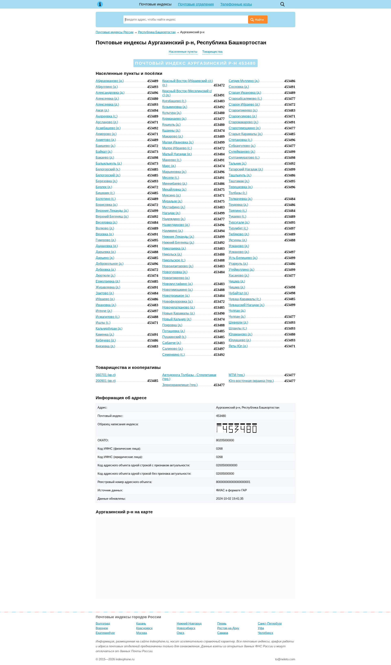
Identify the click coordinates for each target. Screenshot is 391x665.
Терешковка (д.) (241, 187)
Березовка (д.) (106, 181)
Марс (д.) (169, 166)
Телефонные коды (236, 4)
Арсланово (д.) (107, 122)
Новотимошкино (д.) (177, 289)
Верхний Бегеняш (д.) (112, 216)
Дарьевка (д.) (106, 252)
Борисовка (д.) (107, 204)
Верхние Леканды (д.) (112, 210)
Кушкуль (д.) (171, 124)
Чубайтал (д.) (239, 293)
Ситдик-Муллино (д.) (244, 81)
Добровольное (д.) (109, 263)
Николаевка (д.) (174, 248)
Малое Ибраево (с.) (177, 148)
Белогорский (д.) (108, 175)
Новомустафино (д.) (177, 284)
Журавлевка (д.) (108, 287)
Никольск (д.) (172, 254)
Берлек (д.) (104, 187)
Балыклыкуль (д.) (109, 163)
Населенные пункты (183, 51)
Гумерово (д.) (106, 240)
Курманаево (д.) (174, 118)
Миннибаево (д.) (174, 183)
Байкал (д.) (104, 151)
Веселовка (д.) (106, 222)
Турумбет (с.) (238, 228)
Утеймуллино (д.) (241, 269)
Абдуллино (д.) (107, 86)
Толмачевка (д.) (240, 199)
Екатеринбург (105, 632)
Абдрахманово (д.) (110, 81)
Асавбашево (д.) (108, 128)
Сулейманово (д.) (242, 151)
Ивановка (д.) (106, 305)
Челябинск (265, 632)
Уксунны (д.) (238, 240)
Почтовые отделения (196, 4)
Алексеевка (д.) (107, 98)
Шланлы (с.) (238, 328)
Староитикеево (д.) (243, 110)
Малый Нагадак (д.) (177, 154)
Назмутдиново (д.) (176, 225)
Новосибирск (186, 628)
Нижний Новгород (189, 623)
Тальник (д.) (237, 163)
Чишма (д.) (237, 281)
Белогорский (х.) (108, 169)
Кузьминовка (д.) (174, 107)
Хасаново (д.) (239, 275)
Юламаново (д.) (240, 334)
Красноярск (144, 628)
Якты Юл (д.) (238, 346)
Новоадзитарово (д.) (177, 266)
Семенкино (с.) (173, 354)
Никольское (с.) (173, 260)
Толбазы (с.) (238, 193)
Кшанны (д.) (171, 130)
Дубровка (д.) (106, 269)
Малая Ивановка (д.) (177, 142)
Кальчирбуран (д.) (109, 328)
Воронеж (102, 628)
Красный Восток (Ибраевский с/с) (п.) (187, 83)
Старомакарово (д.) (243, 122)
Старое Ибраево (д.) (244, 104)
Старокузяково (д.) (243, 116)
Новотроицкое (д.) (176, 295)
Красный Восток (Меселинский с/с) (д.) (187, 93)
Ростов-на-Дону (228, 628)
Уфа (261, 628)
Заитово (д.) (105, 293)
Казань (141, 623)
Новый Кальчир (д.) (176, 319)
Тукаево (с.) (237, 216)
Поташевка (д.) (173, 331)
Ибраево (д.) (105, 299)
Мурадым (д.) (172, 201)
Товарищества (212, 51)
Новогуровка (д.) (174, 272)
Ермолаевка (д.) (108, 281)
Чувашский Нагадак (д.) (246, 305)
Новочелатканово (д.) (178, 307)
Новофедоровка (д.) (177, 301)
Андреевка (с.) (107, 116)
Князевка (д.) (105, 346)
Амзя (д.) (102, 110)
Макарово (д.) (172, 136)
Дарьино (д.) (105, 257)
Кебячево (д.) (106, 340)
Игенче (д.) (104, 311)
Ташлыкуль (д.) (240, 175)
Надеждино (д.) (173, 219)
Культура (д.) (171, 112)
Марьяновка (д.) (174, 171)
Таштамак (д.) (239, 181)
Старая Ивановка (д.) (245, 92)
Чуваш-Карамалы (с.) (245, 299)
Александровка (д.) (110, 92)
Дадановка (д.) (107, 246)
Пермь (221, 623)
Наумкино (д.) (172, 230)
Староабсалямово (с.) (245, 98)
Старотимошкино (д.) (244, 128)
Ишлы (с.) (103, 322)
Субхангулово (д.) (242, 145)
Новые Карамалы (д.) (178, 313)
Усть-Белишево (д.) (243, 257)
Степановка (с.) (240, 140)
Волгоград (103, 623)
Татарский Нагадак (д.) (246, 169)
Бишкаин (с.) (105, 193)
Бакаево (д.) (105, 157)
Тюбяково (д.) (239, 234)
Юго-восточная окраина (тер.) (251, 381)
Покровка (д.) (172, 325)
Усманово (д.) (239, 246)
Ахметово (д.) (106, 140)
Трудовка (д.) (238, 204)
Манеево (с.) (171, 160)
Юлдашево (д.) (240, 340)
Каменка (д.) (105, 334)
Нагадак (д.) (171, 213)
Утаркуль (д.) (238, 263)
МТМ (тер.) (237, 375)
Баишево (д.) (105, 145)
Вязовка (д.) (105, 234)
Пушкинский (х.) (174, 337)
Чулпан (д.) (237, 310)
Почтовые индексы (155, 4)
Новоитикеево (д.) (176, 278)
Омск (180, 632)
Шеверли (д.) (238, 322)
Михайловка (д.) (174, 189)
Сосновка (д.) (239, 86)
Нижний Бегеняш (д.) (178, 242)
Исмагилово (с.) (108, 316)
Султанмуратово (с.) (244, 157)
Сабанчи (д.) (171, 342)
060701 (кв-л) (106, 375)
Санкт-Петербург (270, 623)
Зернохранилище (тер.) (180, 385)
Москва (141, 632)
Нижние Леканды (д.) (178, 236)
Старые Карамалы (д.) (245, 134)
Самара (222, 632)
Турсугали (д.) (239, 222)
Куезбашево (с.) (174, 101)
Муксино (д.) (171, 195)
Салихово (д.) (172, 348)
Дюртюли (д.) (105, 275)
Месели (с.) (170, 177)
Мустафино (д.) (173, 207)
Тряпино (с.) (238, 210)
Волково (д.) (105, 228)
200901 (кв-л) (106, 381)
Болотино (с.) (106, 199)
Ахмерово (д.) (106, 134)
